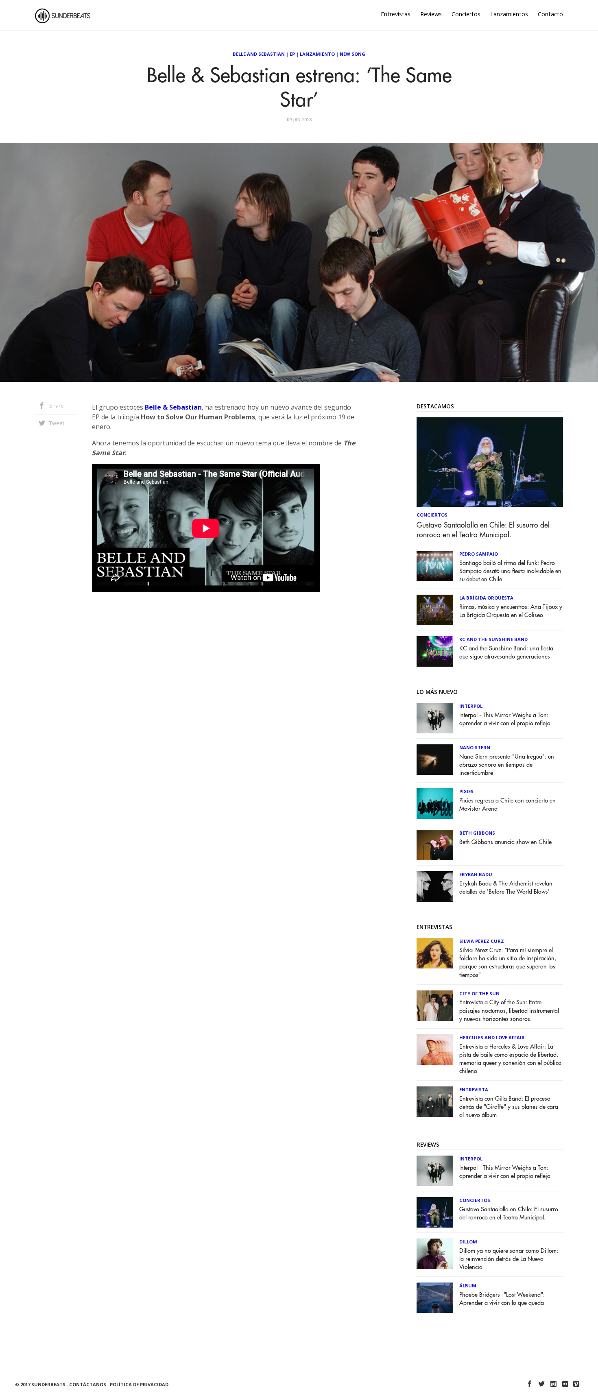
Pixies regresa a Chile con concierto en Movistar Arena (507, 805)
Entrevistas (395, 14)
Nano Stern (474, 747)
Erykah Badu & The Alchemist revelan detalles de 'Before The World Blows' (505, 888)
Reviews (431, 14)
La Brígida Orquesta (486, 598)
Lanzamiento (317, 54)
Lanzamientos (509, 14)
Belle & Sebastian (173, 407)
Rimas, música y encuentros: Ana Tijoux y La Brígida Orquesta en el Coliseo (510, 611)
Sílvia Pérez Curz (481, 941)
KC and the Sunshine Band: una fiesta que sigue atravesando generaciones (506, 653)
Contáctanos (87, 1384)
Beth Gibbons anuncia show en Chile (505, 842)
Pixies (466, 791)
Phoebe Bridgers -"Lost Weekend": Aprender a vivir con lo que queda (502, 1299)
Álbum (467, 1285)
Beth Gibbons (477, 833)
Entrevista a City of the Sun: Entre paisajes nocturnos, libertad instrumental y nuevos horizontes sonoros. (509, 1010)
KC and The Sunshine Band (493, 639)
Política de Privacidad (139, 1384)
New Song (352, 54)
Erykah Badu (475, 874)
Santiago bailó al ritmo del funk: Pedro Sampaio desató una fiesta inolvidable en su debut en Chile (510, 571)
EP (292, 54)
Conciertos (466, 14)
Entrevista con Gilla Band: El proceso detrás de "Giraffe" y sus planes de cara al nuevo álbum (508, 1107)
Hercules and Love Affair (492, 1037)
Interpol (470, 706)
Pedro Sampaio (478, 554)
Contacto (550, 14)
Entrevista (473, 1089)
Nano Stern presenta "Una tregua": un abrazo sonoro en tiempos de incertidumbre (506, 765)
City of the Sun (479, 993)
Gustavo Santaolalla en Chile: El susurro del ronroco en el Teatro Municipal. (483, 530)
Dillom (468, 1242)
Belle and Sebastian (259, 54)
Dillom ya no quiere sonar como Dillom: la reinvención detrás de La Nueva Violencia (508, 1259)
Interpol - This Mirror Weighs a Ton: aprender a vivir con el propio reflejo (504, 719)
